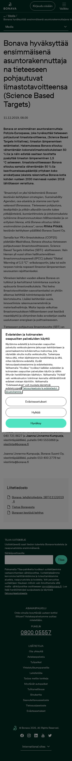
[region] (36, 380)
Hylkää (36, 412)
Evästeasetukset (36, 401)
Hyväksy (36, 423)
